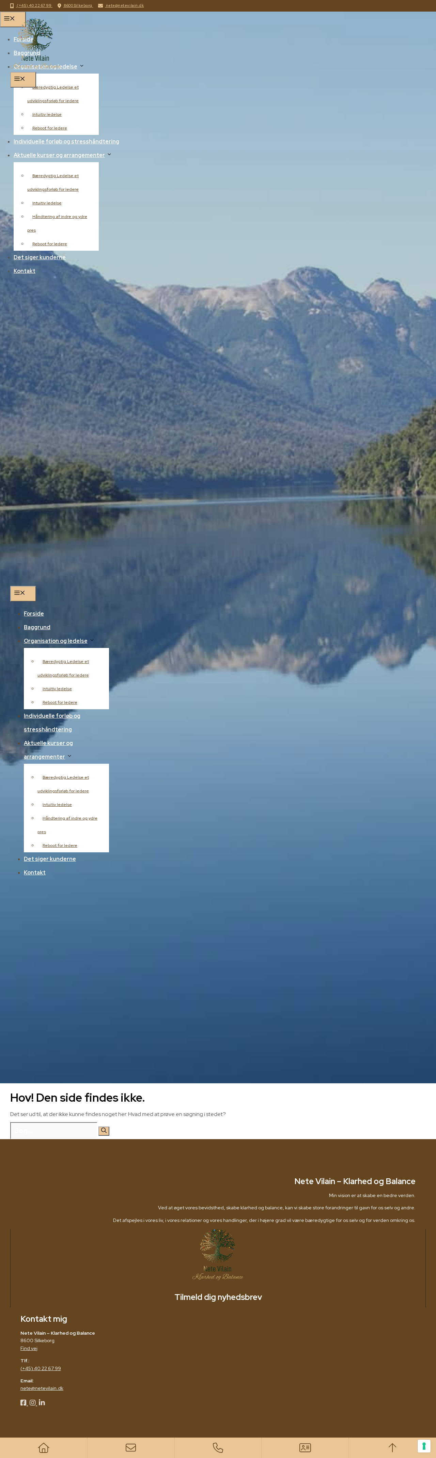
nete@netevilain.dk (124, 5)
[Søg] (103, 1131)
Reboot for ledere (60, 702)
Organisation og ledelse (56, 641)
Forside (34, 613)
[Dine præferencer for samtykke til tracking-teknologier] (424, 1446)
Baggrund (37, 627)
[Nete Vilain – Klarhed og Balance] (35, 67)
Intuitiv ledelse (57, 689)
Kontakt (35, 872)
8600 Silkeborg (78, 5)
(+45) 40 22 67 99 (34, 5)
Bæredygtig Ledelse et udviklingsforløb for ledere (63, 668)
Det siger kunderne (50, 859)
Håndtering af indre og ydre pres (67, 825)
